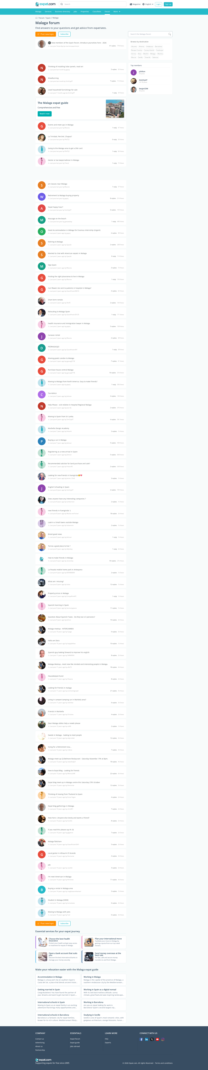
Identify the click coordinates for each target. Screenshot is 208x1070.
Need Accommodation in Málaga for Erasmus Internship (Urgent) (74, 230)
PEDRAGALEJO (53, 346)
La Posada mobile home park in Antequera (65, 569)
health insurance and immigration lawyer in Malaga (69, 323)
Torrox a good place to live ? (59, 546)
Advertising (40, 1042)
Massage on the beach (57, 218)
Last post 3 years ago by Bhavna (61, 338)
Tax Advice (52, 393)
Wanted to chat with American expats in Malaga (67, 253)
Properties (85, 11)
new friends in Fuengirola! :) (59, 510)
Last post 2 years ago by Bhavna (61, 268)
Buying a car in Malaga (57, 440)
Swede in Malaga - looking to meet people (65, 735)
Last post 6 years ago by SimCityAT (61, 419)
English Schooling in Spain (58, 487)
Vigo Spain (52, 265)
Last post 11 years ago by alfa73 (61, 667)
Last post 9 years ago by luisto (60, 584)
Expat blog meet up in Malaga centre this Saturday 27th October (74, 782)
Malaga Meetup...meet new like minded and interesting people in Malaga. (78, 664)
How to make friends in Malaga (60, 558)
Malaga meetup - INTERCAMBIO (61, 629)
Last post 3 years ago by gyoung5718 (62, 361)
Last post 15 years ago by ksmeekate (62, 903)
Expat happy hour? (55, 207)
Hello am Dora (53, 640)
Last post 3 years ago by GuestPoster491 (63, 349)
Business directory (62, 11)
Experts (108, 1042)
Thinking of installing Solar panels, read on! (65, 66)
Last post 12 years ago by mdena (61, 750)
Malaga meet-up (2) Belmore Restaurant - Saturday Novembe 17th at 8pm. (78, 759)
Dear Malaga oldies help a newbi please (64, 723)
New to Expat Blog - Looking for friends (63, 770)
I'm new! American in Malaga (59, 876)
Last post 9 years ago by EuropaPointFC (63, 596)
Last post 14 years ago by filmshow (61, 879)
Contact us (39, 1039)
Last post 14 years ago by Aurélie (61, 821)
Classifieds (97, 11)
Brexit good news (55, 534)
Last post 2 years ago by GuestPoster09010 (64, 291)
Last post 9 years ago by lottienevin (62, 525)
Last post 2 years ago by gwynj (60, 233)
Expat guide (75, 1042)
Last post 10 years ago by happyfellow (62, 643)
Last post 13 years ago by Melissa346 (62, 773)
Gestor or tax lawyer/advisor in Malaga (63, 160)
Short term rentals (55, 300)
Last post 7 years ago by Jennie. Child (62, 478)
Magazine (136, 4)
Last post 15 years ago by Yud (60, 915)
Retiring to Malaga (55, 242)
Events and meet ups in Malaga (60, 125)
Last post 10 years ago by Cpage (61, 631)
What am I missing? (56, 581)
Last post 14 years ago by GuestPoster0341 (64, 844)
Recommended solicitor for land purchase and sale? (69, 463)
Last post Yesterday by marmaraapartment (64, 46)
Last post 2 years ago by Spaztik (60, 245)
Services (48, 11)
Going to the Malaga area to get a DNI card (65, 148)
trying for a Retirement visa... (60, 747)
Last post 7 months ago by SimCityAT (62, 93)
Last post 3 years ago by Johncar (61, 396)
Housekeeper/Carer (56, 676)
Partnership (40, 1050)
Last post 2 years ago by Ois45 (60, 303)
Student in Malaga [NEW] (58, 900)
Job (49, 865)
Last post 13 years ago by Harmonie (62, 785)
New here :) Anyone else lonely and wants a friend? (68, 818)
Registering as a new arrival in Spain (63, 452)
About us (39, 1046)
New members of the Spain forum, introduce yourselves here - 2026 (79, 43)
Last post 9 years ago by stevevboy (61, 561)
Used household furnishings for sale (62, 90)
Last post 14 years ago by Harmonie (62, 856)
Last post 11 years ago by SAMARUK (62, 655)
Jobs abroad (75, 1046)
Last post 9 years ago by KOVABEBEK (62, 572)
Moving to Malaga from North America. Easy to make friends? (72, 381)
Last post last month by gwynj (60, 69)
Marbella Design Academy (58, 428)
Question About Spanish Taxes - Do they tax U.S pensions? (71, 617)
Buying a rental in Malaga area (60, 888)
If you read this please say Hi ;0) (61, 829)
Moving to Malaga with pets (59, 912)
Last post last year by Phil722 (59, 139)
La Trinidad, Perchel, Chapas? (60, 136)
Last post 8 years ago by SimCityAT (61, 490)
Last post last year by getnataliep (61, 221)
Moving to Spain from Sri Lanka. (61, 416)
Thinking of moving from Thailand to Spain (65, 794)
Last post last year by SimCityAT (60, 210)
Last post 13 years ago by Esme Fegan (63, 797)
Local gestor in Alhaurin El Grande (62, 853)
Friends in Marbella (56, 711)
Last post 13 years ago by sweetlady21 (63, 761)
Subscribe (64, 34)
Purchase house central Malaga (60, 370)
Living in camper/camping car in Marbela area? (67, 699)
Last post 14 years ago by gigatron (61, 832)
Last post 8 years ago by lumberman (62, 502)
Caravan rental (54, 335)
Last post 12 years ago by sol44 (60, 726)
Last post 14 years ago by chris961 (61, 809)
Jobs (75, 11)
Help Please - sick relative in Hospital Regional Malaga (69, 405)
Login (158, 4)
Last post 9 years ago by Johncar (61, 537)
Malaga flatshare (55, 841)
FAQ (106, 1039)
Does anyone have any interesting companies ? (67, 499)
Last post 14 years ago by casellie (61, 868)
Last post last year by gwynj (59, 198)
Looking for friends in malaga (60, 688)
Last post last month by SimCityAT (61, 81)
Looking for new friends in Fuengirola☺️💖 (65, 475)
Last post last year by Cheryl (59, 163)
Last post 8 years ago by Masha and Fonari (64, 513)
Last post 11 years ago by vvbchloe (61, 702)
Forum (107, 11)
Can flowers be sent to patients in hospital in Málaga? (69, 288)
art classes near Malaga (57, 184)
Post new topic (47, 34)
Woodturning (53, 78)
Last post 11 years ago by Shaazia (61, 679)
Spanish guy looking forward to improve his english (68, 652)
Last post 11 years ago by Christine (61, 714)
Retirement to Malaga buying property (63, 195)
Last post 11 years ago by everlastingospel (64, 691)
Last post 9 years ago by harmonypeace (63, 608)
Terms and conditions (164, 1063)
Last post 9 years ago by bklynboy (61, 549)
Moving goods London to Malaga (61, 358)
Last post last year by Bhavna (60, 128)
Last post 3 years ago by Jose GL (61, 408)
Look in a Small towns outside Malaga (63, 522)
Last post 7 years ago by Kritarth (61, 431)
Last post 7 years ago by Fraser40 (61, 466)
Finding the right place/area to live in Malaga (66, 276)
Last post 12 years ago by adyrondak (62, 738)
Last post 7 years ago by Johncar (61, 443)
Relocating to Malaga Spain (59, 311)
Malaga (38, 11)
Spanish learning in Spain (58, 605)
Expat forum (75, 1039)
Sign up (168, 4)
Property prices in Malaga (58, 593)
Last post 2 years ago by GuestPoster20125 (64, 314)
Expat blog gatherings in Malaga (61, 806)
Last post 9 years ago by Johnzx (60, 620)
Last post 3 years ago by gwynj (60, 384)
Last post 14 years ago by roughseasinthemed (65, 891)
